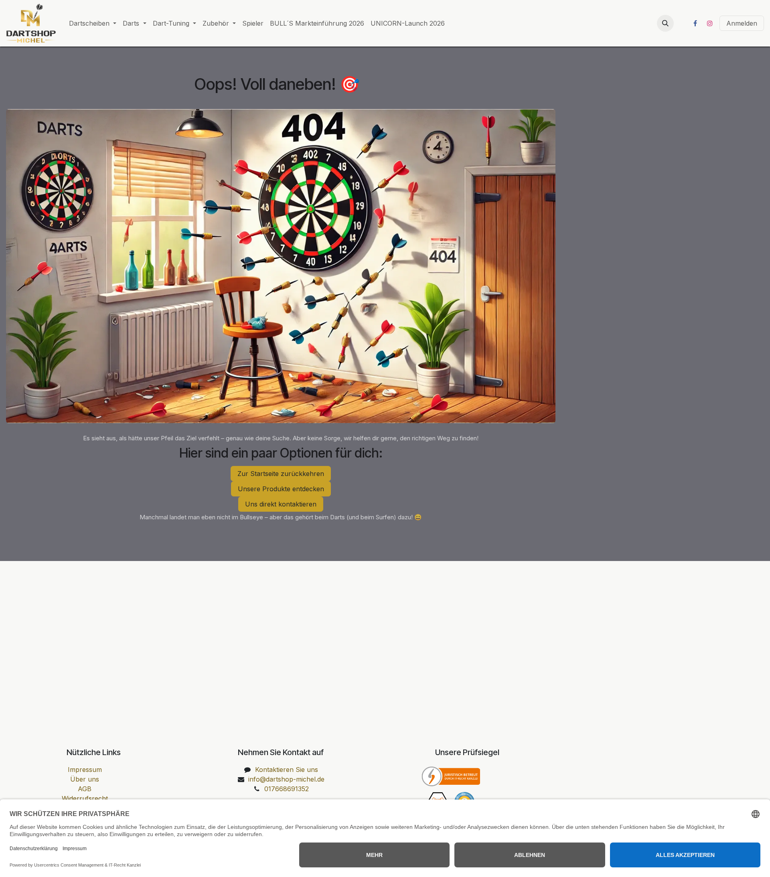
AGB (84, 789)
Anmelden (741, 23)
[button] (665, 23)
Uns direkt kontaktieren (280, 504)
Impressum (85, 770)
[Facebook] (695, 23)
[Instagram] (709, 23)
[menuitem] (93, 23)
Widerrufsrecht (85, 798)
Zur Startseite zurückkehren (280, 474)
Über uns (84, 779)
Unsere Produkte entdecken (281, 489)
